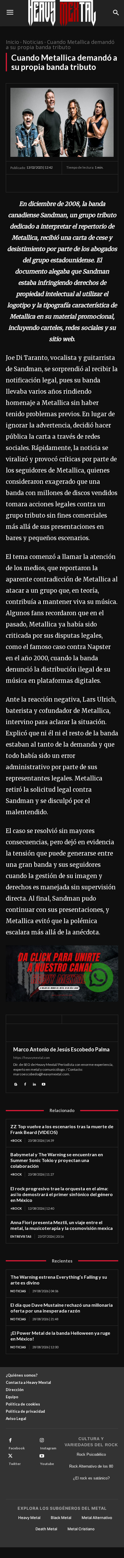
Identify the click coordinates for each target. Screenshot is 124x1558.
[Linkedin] (34, 1083)
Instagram (48, 1448)
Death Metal (46, 1529)
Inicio (12, 41)
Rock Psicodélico (91, 1454)
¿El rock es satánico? (91, 1478)
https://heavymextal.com (31, 1057)
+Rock (16, 1140)
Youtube (47, 1464)
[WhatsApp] (56, 183)
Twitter (15, 1464)
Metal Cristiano (81, 1529)
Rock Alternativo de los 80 (91, 1466)
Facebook (17, 1448)
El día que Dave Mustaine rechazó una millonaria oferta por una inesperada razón (61, 1307)
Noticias (33, 41)
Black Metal (61, 1517)
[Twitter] (29, 183)
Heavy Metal (29, 1517)
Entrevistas (20, 1236)
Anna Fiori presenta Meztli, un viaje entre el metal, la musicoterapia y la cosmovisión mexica (61, 1225)
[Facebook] (16, 183)
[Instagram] (41, 1440)
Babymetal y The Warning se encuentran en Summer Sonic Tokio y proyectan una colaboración (56, 1160)
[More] (69, 183)
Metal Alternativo (97, 1517)
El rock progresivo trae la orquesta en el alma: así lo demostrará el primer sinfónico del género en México (61, 1194)
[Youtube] (43, 1083)
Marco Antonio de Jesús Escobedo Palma (61, 1049)
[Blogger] (15, 1083)
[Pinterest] (42, 183)
